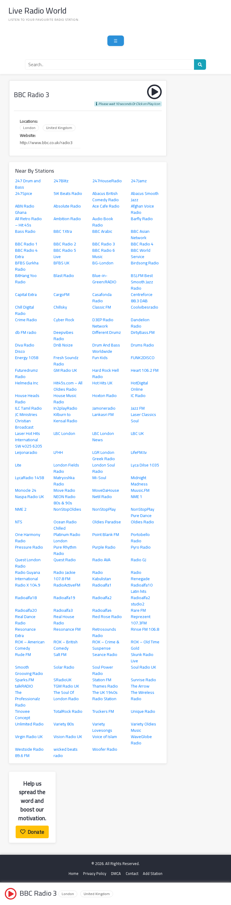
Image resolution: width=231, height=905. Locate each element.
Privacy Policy (94, 873)
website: (28, 135)
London (29, 128)
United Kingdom (59, 128)
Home (74, 873)
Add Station (152, 873)
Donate (36, 832)
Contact (132, 873)
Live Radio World (37, 10)
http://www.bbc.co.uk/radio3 (46, 143)
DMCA (116, 873)
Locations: (29, 121)
